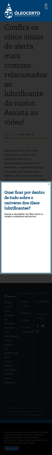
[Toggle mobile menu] (46, 4)
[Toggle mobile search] (46, 7)
